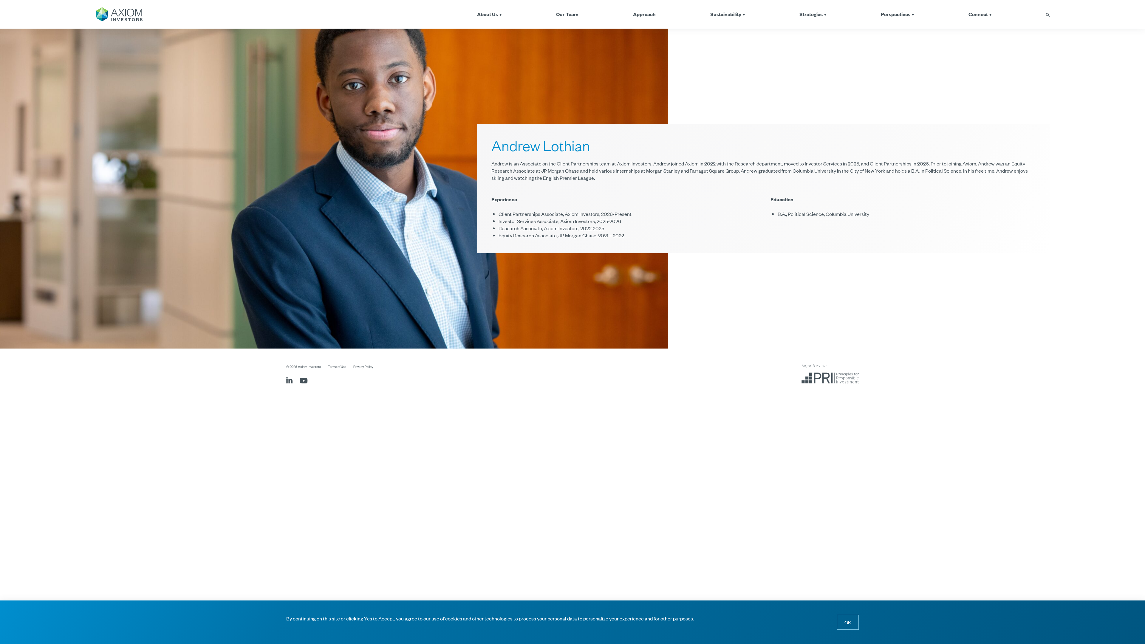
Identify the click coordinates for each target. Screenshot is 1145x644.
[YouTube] (303, 381)
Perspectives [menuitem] (895, 14)
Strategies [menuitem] (811, 14)
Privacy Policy (363, 366)
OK (847, 622)
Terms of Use (337, 366)
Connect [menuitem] (978, 14)
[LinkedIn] (289, 381)
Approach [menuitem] (644, 14)
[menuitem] (1048, 14)
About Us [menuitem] (487, 14)
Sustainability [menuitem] (725, 14)
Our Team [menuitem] (567, 14)
